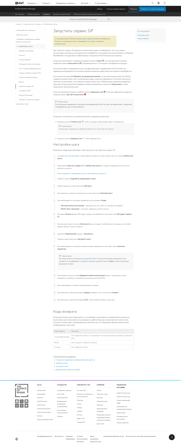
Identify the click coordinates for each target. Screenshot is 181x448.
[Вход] (164, 2)
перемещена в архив (84, 39)
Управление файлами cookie (113, 436)
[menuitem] (45, 390)
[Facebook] (17, 401)
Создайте (60, 156)
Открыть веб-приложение (28, 77)
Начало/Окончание (25, 95)
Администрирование (61, 14)
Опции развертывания (116, 9)
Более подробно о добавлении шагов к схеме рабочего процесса (81, 173)
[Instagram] (22, 406)
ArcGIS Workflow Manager (25, 9)
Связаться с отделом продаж (152, 9)
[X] (22, 401)
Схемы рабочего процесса (32, 24)
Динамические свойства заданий (68, 370)
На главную (19, 14)
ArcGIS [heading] (39, 385)
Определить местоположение (29, 64)
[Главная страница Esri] (19, 3)
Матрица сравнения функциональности (89, 14)
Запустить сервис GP (26, 86)
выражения (92, 259)
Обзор (99, 9)
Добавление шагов (51, 24)
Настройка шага (143, 35)
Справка (46, 14)
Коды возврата (143, 38)
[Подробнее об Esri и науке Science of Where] (21, 391)
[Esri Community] (17, 406)
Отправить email (25, 91)
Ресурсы (133, 9)
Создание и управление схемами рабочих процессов (28, 40)
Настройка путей (22, 104)
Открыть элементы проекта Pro (30, 73)
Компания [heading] (100, 385)
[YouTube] (26, 406)
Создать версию (25, 60)
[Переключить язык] (158, 3)
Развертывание (33, 14)
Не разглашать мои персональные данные (141, 436)
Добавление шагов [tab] (26, 46)
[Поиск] (153, 3)
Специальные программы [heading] (121, 386)
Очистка (22, 55)
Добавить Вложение (26, 51)
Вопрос (21, 82)
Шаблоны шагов (22, 35)
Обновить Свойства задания (29, 100)
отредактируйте (74, 156)
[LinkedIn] (26, 401)
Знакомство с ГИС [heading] (83, 385)
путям (126, 320)
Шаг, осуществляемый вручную (30, 68)
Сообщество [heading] (62, 385)
